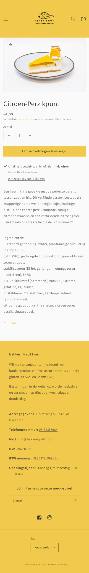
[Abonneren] (75, 500)
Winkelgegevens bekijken (26, 179)
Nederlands (41, 547)
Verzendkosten (27, 119)
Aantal (7, 127)
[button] (6, 19)
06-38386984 (48, 429)
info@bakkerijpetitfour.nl (37, 439)
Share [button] (13, 323)
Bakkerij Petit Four (38, 564)
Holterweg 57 (46, 414)
